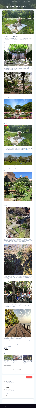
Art (23, 3)
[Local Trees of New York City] (8, 357)
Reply (8, 387)
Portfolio (20, 1)
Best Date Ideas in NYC (16, 360)
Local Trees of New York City (8, 360)
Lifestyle (15, 371)
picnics (26, 149)
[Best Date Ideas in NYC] (17, 357)
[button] (6, 2)
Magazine (28, 1)
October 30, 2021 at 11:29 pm (10, 382)
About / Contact (14, 1)
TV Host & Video (14, 3)
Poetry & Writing (28, 3)
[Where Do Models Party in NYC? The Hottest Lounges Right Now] (27, 357)
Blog (12, 371)
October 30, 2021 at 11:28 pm (10, 390)
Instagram (12, 406)
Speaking (19, 3)
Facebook (17, 406)
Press (24, 1)
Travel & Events (23, 371)
